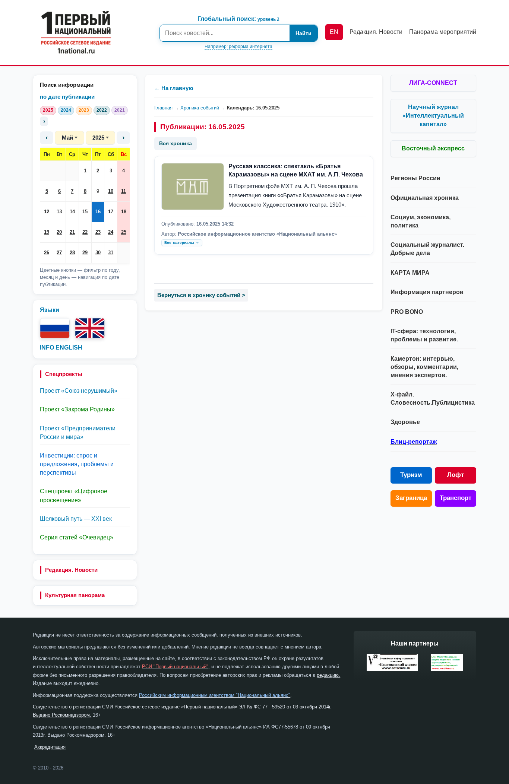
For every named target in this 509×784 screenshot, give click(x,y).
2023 (84, 110)
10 (110, 191)
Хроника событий (199, 108)
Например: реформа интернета (238, 46)
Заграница (411, 497)
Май (67, 137)
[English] (90, 328)
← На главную (173, 88)
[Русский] (55, 328)
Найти (303, 33)
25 (123, 232)
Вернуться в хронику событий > (201, 295)
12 (46, 211)
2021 (119, 110)
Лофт (455, 474)
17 (110, 211)
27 (59, 252)
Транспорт (455, 497)
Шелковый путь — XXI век (76, 519)
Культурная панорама (75, 595)
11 (123, 191)
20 (59, 232)
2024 (66, 110)
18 (123, 211)
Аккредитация (50, 747)
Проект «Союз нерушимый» (78, 391)
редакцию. (328, 675)
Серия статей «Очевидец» (76, 537)
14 (72, 211)
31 (110, 252)
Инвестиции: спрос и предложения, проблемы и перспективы (77, 464)
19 (46, 232)
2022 (102, 110)
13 (59, 211)
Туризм (411, 474)
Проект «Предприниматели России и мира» (78, 432)
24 (110, 232)
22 (85, 232)
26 (46, 252)
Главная (163, 108)
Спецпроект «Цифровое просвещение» (73, 495)
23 (98, 232)
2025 (48, 110)
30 (98, 252)
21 (72, 232)
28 (72, 252)
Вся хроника (175, 143)
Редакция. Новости (71, 570)
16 (98, 211)
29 (85, 252)
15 (85, 211)
